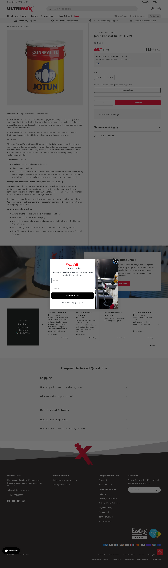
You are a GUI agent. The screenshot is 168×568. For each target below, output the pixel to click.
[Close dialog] (115, 262)
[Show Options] (91, 288)
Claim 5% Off (72, 295)
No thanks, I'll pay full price (72, 303)
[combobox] (72, 288)
